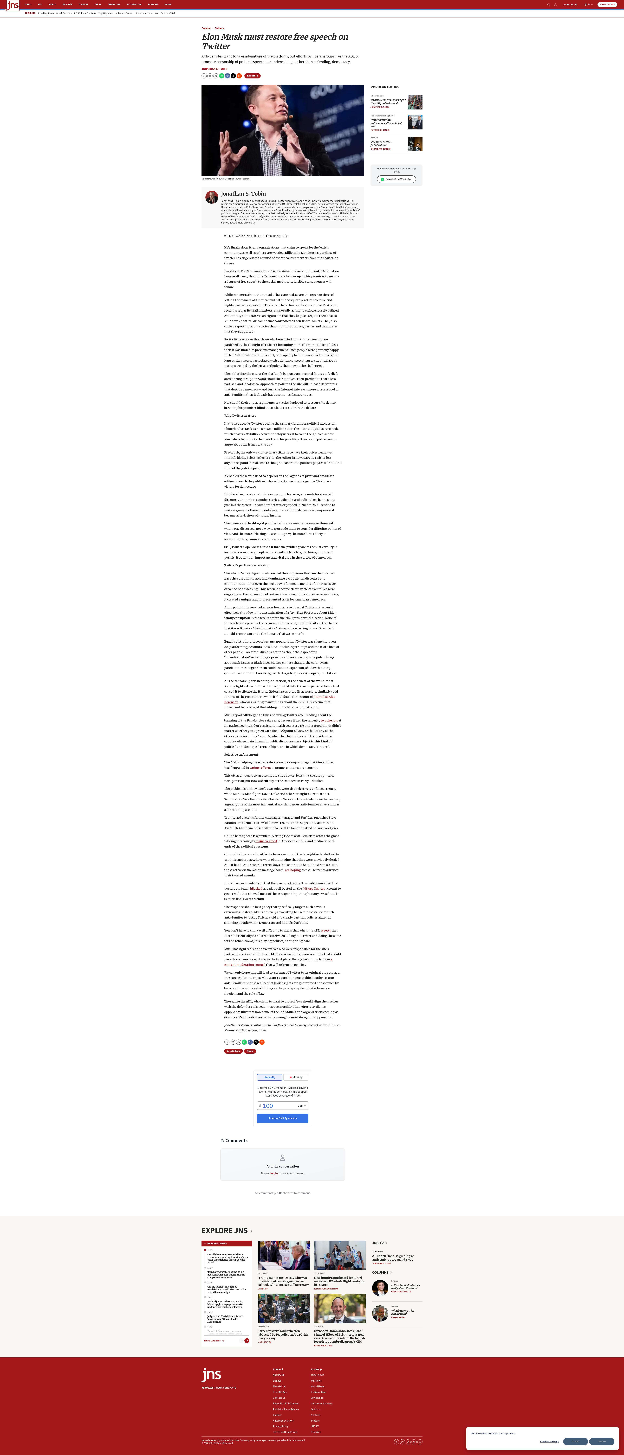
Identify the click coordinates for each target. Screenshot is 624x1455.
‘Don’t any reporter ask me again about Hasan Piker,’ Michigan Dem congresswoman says (226, 1274)
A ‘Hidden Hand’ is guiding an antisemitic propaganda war (393, 1257)
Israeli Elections (64, 13)
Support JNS (607, 4)
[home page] (13, 5)
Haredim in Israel (144, 13)
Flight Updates (105, 13)
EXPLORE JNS (225, 1230)
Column (219, 28)
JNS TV (97, 4)
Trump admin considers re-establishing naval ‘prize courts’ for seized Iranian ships (226, 1289)
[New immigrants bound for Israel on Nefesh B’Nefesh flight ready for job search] (340, 1255)
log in (274, 1173)
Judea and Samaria (124, 13)
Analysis (67, 4)
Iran (156, 13)
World (52, 4)
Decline (602, 1441)
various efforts (260, 768)
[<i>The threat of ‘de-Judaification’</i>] (415, 144)
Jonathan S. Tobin (214, 69)
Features (153, 4)
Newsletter (570, 4)
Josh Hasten (264, 1342)
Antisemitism (134, 4)
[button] (215, 75)
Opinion (83, 4)
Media (250, 1051)
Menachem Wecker (323, 1345)
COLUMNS (380, 1272)
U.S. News (262, 1273)
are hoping (293, 870)
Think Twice (377, 1251)
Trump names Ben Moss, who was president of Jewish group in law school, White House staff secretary (283, 1281)
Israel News (319, 1273)
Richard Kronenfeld (380, 149)
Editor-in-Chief (168, 13)
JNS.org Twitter (314, 888)
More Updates (212, 1340)
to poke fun (329, 720)
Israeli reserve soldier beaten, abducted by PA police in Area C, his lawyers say (283, 1334)
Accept (575, 1441)
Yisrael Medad (398, 1317)
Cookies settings (549, 1441)
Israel (28, 4)
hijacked (256, 888)
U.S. (40, 4)
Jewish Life (114, 4)
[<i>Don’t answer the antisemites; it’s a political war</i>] (415, 122)
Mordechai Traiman (401, 1291)
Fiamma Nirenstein (379, 130)
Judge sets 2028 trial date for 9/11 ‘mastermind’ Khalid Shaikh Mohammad (225, 1319)
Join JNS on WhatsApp (399, 179)
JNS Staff (263, 1289)
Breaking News (217, 1243)
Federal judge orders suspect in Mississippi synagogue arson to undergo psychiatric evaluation (224, 1304)
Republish (252, 75)
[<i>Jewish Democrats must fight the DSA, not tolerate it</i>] (415, 102)
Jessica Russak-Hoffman (326, 1289)
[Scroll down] (246, 1340)
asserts (326, 930)
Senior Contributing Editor (382, 116)
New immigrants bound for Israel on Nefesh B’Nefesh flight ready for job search (339, 1281)
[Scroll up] (241, 1340)
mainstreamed (266, 841)
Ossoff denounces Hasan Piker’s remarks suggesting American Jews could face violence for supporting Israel (227, 1258)
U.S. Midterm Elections (85, 13)
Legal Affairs (233, 1051)
